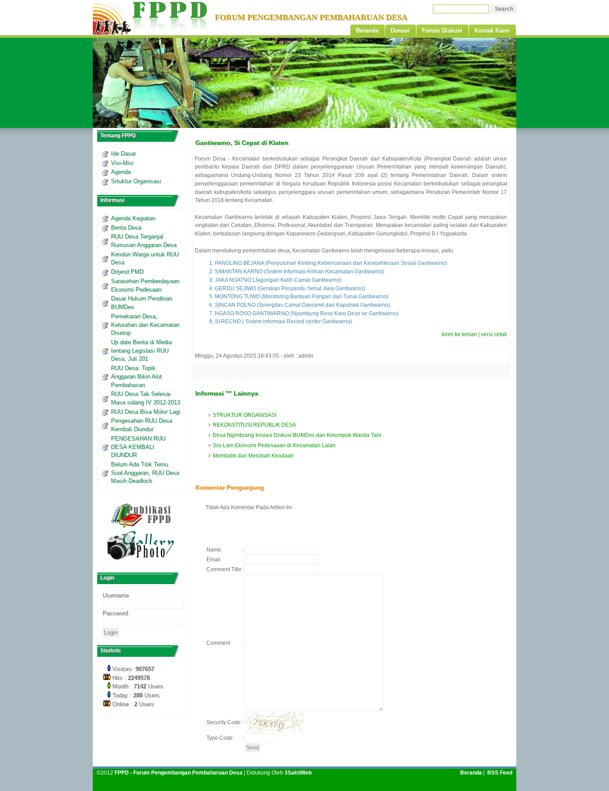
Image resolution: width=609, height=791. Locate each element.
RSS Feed (499, 773)
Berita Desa (126, 227)
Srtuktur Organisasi (136, 181)
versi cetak (494, 334)
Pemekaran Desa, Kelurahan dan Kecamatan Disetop (145, 324)
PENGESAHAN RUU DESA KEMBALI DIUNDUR (138, 446)
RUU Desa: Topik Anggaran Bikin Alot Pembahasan (136, 376)
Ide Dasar (123, 153)
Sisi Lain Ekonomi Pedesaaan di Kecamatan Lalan (274, 445)
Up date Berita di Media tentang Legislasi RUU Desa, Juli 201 (141, 350)
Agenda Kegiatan (133, 218)
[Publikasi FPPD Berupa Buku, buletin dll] (141, 526)
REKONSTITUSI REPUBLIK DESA (254, 425)
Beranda (471, 773)
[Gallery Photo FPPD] (141, 558)
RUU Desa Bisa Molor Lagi (145, 411)
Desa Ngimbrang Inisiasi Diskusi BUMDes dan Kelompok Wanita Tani (297, 435)
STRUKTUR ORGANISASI (244, 415)
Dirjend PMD (127, 271)
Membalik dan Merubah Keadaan (253, 456)
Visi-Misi (122, 163)
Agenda (121, 172)
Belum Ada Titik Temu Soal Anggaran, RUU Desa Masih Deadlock (145, 472)
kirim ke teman (459, 334)
